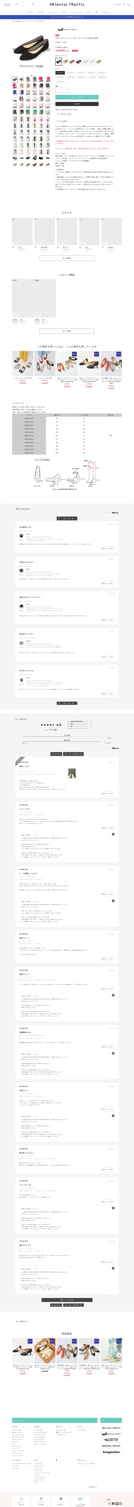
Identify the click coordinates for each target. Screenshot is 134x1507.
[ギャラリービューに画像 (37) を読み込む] (15, 119)
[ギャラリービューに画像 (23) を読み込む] (41, 99)
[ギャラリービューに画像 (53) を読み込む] (41, 132)
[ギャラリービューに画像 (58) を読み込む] (34, 138)
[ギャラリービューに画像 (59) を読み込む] (41, 138)
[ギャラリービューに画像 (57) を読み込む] (28, 138)
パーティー (15, 1448)
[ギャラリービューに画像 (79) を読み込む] (15, 165)
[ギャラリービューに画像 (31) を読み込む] (15, 112)
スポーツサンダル (39, 1441)
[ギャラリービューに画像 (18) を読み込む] (48, 92)
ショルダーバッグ (39, 1466)
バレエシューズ (17, 1439)
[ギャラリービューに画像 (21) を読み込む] (28, 99)
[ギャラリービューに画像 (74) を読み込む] (21, 158)
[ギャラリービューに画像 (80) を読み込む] (21, 165)
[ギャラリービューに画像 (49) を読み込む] (15, 132)
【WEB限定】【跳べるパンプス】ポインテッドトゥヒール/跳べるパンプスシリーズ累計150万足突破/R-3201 (89, 1366)
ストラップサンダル (40, 1432)
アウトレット (82, 1460)
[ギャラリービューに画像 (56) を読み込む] (21, 138)
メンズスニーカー (61, 1434)
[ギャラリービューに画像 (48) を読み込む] (48, 125)
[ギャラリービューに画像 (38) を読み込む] (21, 119)
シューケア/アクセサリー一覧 (21, 1463)
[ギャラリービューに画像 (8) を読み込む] (21, 86)
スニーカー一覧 (61, 1430)
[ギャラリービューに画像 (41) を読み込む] (41, 119)
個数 (56, 86)
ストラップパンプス (18, 1437)
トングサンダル (39, 1439)
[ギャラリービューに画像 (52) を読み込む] (34, 132)
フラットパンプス (17, 1434)
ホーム (13, 21)
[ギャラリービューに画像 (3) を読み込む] (28, 79)
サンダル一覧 (38, 1430)
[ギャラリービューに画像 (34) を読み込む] (34, 112)
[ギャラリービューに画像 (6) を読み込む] (48, 79)
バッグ (36, 1460)
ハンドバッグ (38, 1468)
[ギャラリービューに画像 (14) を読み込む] (21, 92)
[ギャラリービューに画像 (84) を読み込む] (48, 165)
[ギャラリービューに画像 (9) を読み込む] (28, 86)
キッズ (80, 1426)
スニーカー (59, 1426)
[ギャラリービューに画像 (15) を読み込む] (28, 92)
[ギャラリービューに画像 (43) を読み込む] (15, 125)
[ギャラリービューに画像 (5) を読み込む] (41, 79)
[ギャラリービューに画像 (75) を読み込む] (28, 158)
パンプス (15, 1426)
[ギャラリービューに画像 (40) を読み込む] (34, 119)
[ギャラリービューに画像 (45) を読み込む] (28, 125)
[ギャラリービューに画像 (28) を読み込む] (34, 106)
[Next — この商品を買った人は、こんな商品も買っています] (119, 368)
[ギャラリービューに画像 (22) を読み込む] (34, 99)
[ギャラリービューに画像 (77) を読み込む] (41, 158)
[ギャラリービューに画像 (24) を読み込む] (48, 99)
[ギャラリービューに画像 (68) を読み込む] (21, 151)
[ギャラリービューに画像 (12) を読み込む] (48, 86)
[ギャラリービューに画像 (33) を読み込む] (28, 112)
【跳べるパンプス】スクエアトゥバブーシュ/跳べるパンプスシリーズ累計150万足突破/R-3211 (111, 1366)
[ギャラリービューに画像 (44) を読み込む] (21, 125)
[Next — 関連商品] (119, 1355)
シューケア (15, 1466)
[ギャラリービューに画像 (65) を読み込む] (41, 145)
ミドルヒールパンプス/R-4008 (23, 378)
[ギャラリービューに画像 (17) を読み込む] (41, 92)
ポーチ (36, 1482)
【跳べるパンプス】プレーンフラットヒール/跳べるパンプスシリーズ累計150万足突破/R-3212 (67, 379)
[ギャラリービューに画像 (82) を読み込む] (34, 165)
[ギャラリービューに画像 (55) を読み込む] (15, 138)
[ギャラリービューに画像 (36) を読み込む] (48, 112)
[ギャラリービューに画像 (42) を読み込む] (48, 119)
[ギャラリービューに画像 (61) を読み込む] (15, 145)
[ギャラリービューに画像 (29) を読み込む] (41, 106)
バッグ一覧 (37, 1463)
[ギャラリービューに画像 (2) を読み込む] (21, 79)
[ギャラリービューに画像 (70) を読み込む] (34, 151)
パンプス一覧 (16, 1430)
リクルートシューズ (18, 1451)
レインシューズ (17, 1453)
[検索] (33, 4)
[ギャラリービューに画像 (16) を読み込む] (34, 92)
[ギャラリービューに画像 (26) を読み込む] (21, 106)
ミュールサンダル (39, 1434)
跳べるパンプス (17, 1432)
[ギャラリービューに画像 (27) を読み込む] (28, 106)
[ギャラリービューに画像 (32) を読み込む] (21, 112)
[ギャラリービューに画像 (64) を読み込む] (34, 145)
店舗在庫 (77, 104)
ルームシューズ (17, 1455)
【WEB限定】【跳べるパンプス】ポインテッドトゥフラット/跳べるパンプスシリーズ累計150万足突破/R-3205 (111, 380)
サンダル (37, 1426)
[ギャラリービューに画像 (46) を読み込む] (34, 125)
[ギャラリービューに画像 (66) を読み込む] (48, 145)
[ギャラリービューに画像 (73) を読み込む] (15, 158)
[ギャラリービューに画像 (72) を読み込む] (48, 151)
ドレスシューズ (17, 1446)
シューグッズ (16, 1460)
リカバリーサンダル (40, 1444)
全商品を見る (93, 1487)
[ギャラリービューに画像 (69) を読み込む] (28, 151)
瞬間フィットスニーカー (63, 1432)
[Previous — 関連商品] (15, 1355)
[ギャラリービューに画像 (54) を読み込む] (48, 132)
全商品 (18, 21)
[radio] (58, 61)
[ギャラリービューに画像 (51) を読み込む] (28, 132)
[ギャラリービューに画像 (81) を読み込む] (28, 165)
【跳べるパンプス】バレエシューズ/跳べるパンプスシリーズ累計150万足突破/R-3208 (44, 1366)
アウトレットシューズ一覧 (86, 1463)
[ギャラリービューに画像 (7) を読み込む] (15, 86)
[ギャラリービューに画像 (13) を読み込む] (15, 92)
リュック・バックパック (41, 1473)
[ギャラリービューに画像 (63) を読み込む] (28, 145)
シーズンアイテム (39, 1477)
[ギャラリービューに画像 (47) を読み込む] (41, 125)
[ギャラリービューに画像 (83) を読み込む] (41, 165)
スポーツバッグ (39, 1480)
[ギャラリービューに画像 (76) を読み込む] (34, 158)
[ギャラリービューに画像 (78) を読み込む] (48, 158)
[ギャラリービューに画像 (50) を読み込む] (21, 132)
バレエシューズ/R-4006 (45, 378)
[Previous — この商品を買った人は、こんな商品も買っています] (15, 368)
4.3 (58, 725)
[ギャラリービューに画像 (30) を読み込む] (48, 106)
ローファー (15, 1441)
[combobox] (25, 4)
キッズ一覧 (81, 1430)
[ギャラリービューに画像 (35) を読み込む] (41, 112)
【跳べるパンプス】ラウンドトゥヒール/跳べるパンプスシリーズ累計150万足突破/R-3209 (89, 379)
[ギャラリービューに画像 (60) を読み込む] (48, 138)
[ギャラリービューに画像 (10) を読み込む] (34, 86)
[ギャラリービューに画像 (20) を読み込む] (21, 99)
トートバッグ (38, 1470)
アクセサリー (16, 1468)
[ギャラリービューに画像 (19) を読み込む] (15, 99)
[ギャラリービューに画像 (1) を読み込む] (15, 79)
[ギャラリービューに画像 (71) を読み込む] (41, 151)
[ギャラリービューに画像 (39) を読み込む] (28, 119)
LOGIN (118, 4)
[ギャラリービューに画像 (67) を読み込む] (15, 151)
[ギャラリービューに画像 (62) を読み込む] (21, 145)
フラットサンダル (39, 1437)
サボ (13, 1444)
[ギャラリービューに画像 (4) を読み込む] (34, 79)
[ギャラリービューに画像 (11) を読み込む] (41, 86)
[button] (1, 17)
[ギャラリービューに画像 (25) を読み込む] (15, 106)
